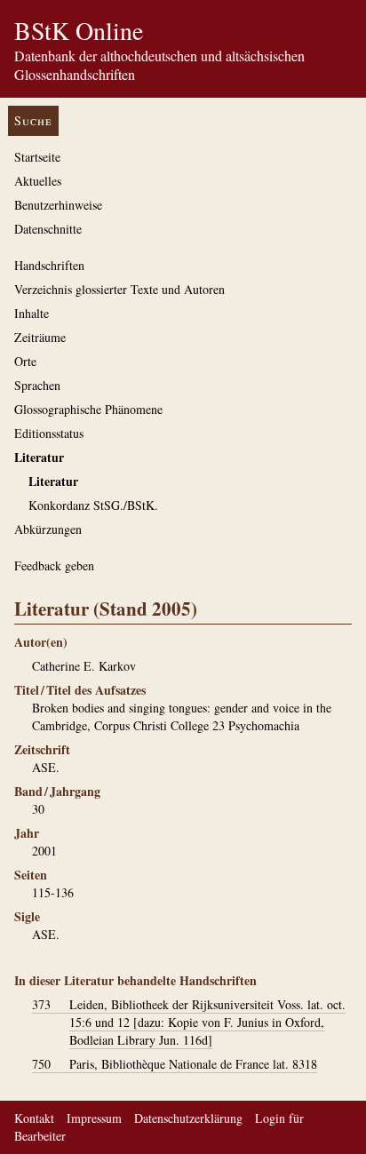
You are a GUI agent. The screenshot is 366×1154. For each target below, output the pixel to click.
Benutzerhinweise (58, 204)
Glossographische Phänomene (88, 409)
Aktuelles (37, 180)
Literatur (39, 457)
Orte (25, 361)
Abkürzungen (48, 529)
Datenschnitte (48, 228)
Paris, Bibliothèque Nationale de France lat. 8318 (174, 1063)
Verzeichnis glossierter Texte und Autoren (119, 289)
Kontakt (34, 1118)
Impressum (94, 1118)
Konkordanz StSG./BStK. (93, 505)
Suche (33, 120)
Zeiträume (40, 337)
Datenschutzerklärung (188, 1118)
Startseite (37, 156)
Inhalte (31, 313)
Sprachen (37, 385)
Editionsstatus (49, 433)
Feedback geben (54, 565)
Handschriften (49, 265)
